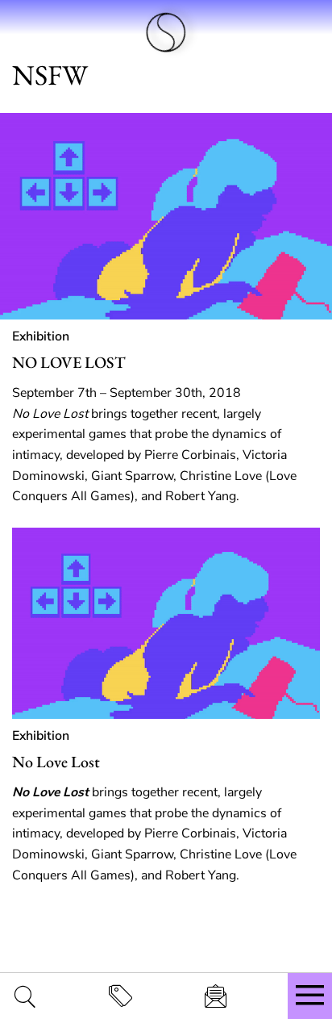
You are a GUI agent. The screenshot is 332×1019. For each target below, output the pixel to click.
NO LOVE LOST (69, 362)
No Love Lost (56, 761)
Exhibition (40, 336)
